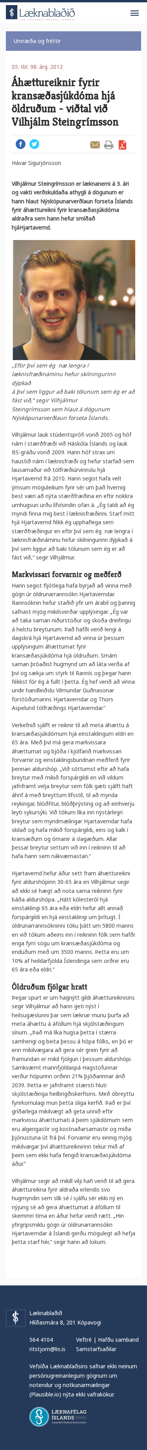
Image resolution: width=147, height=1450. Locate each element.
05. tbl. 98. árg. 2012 (37, 66)
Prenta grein (109, 145)
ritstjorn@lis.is (47, 1349)
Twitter (34, 144)
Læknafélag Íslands (57, 1417)
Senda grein (95, 145)
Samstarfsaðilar (96, 1349)
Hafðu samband (118, 1339)
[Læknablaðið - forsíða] (41, 11)
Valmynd (134, 13)
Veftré (84, 1339)
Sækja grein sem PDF (122, 145)
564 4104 (41, 1339)
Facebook (20, 144)
